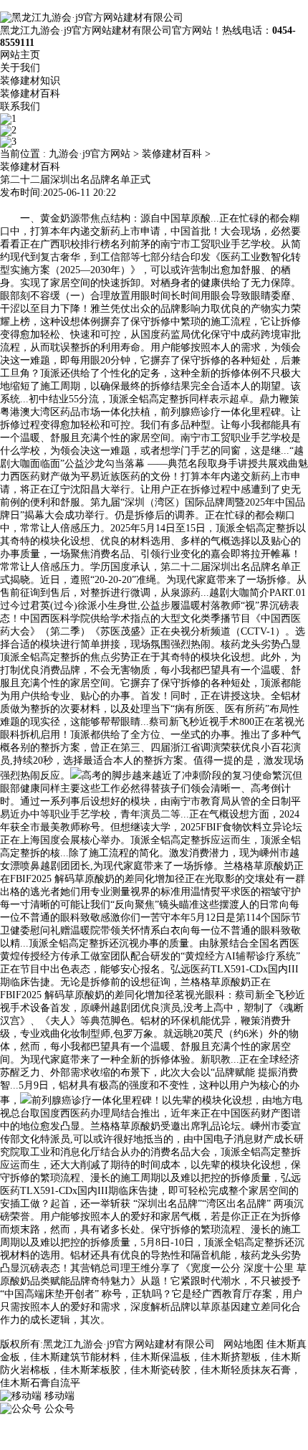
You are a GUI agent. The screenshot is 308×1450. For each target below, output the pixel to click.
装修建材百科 (30, 93)
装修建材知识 (30, 80)
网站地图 (243, 1344)
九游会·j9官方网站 (89, 153)
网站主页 (20, 54)
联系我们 (20, 106)
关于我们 (20, 67)
